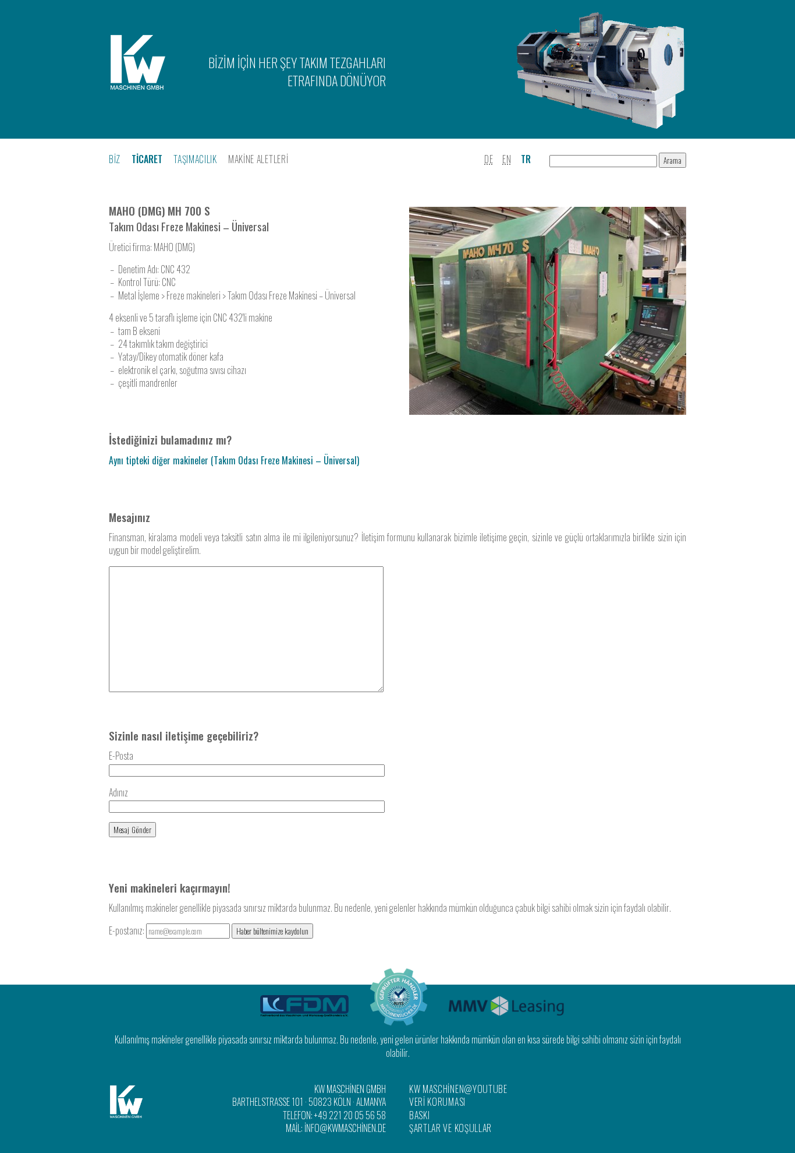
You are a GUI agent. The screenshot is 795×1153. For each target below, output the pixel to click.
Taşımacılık (195, 159)
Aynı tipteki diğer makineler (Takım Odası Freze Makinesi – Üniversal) (234, 460)
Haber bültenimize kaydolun (272, 931)
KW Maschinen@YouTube (458, 1089)
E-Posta (121, 756)
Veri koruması (437, 1102)
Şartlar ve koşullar (450, 1128)
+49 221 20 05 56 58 (350, 1115)
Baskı (419, 1115)
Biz (114, 159)
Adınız (118, 792)
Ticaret (147, 159)
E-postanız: (127, 930)
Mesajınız (129, 517)
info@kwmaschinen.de (345, 1128)
